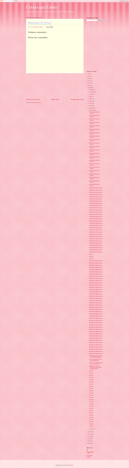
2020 (89, 85)
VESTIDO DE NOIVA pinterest (95, 188)
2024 (89, 76)
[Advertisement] (55, 85)
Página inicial (55, 99)
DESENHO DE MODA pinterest (95, 260)
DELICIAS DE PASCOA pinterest (94, 112)
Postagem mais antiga (77, 99)
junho (90, 101)
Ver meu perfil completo (89, 456)
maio (90, 103)
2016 (89, 436)
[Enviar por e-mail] (46, 27)
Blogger (71, 465)
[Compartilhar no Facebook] (51, 27)
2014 (89, 441)
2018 (89, 432)
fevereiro (91, 110)
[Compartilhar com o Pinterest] (52, 27)
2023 (89, 78)
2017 (89, 434)
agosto (90, 96)
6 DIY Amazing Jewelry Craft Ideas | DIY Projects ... (95, 360)
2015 (89, 438)
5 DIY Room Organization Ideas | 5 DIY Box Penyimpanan (95, 356)
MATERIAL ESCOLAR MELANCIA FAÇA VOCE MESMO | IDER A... (95, 367)
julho (90, 98)
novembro (91, 92)
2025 (89, 74)
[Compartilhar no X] (49, 27)
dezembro (91, 89)
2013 (89, 443)
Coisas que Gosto (41, 7)
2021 (89, 83)
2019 (89, 87)
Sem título (91, 254)
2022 (89, 81)
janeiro (91, 429)
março (90, 108)
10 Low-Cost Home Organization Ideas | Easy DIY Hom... (96, 363)
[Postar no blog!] (48, 27)
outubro (91, 94)
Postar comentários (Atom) (35, 102)
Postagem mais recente (33, 99)
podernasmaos (91, 452)
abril (90, 105)
